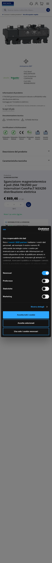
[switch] (45, 281)
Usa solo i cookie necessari (26, 331)
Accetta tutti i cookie (26, 315)
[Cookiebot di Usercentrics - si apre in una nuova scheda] (38, 229)
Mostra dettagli (37, 307)
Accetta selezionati (26, 323)
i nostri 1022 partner (17, 242)
